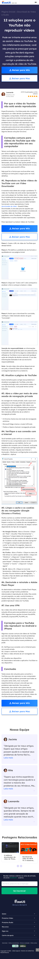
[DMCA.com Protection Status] (23, 946)
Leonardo (9, 92)
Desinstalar (4, 943)
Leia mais (8, 757)
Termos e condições (24, 943)
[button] (21, 866)
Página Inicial (8, 11)
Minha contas (34, 943)
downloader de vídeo (9, 206)
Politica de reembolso (14, 943)
